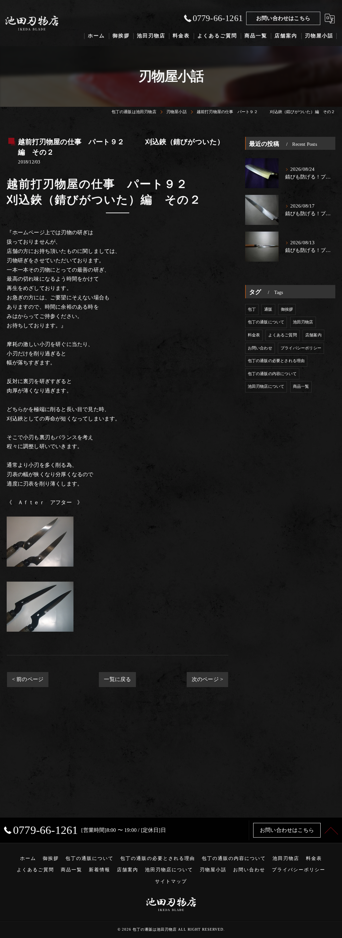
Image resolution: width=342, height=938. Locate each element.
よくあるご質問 (282, 335)
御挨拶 (287, 309)
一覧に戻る (117, 679)
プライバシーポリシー (301, 348)
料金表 (254, 335)
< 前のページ (27, 679)
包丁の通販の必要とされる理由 (276, 360)
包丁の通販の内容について (272, 373)
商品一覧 (301, 386)
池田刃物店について (266, 386)
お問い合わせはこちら (283, 18)
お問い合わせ (260, 348)
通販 (268, 309)
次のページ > (207, 679)
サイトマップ (171, 881)
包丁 (252, 309)
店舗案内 (313, 335)
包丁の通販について (266, 322)
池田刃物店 (303, 322)
